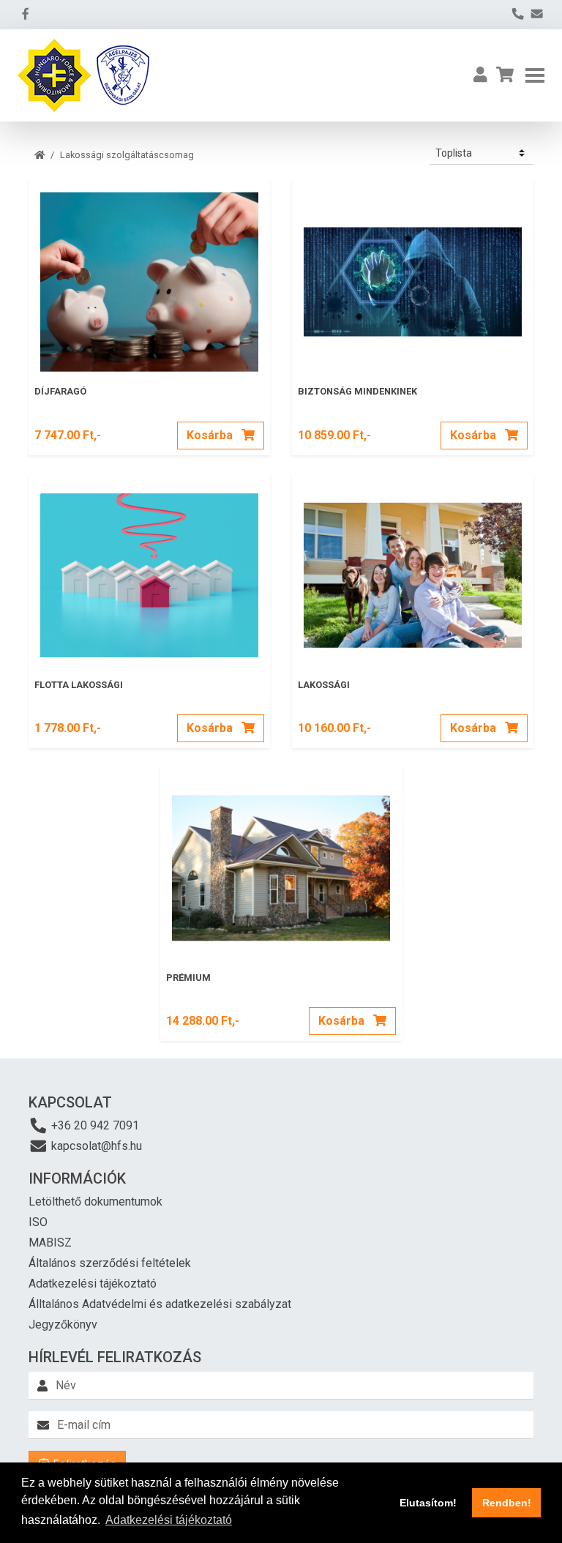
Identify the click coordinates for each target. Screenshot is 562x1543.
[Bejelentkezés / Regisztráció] (480, 75)
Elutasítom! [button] (428, 1503)
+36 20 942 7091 (93, 1125)
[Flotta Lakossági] (149, 569)
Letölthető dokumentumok (95, 1201)
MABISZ (50, 1242)
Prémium (188, 977)
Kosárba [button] (211, 435)
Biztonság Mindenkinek (357, 391)
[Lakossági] (412, 569)
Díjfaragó (60, 391)
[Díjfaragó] (149, 276)
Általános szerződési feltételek (110, 1263)
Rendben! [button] (506, 1503)
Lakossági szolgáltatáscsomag (127, 154)
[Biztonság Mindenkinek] (412, 276)
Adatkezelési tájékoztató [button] (168, 1520)
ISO (38, 1222)
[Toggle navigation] (534, 75)
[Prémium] (281, 862)
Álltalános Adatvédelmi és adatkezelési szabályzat (160, 1304)
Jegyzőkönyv (63, 1324)
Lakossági (324, 684)
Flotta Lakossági (78, 684)
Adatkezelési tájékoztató (93, 1283)
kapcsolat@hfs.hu (95, 1146)
